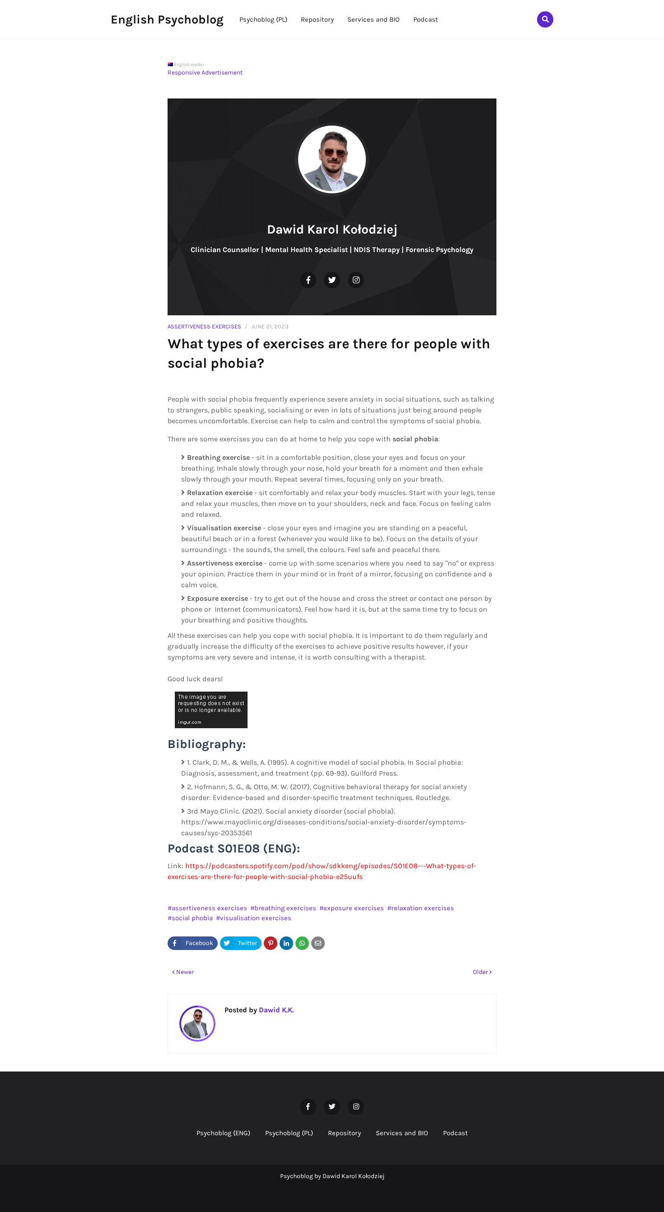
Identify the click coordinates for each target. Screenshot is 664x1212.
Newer (185, 972)
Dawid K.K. (275, 1010)
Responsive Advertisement (205, 72)
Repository (344, 1133)
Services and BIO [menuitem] (373, 19)
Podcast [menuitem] (425, 19)
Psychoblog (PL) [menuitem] (263, 19)
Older (480, 972)
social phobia (192, 918)
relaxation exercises (422, 908)
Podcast (455, 1133)
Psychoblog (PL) (289, 1133)
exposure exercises (353, 908)
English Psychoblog (167, 19)
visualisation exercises (255, 918)
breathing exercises (285, 908)
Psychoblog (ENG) (223, 1133)
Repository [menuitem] (317, 19)
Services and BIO (402, 1133)
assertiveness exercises (204, 326)
